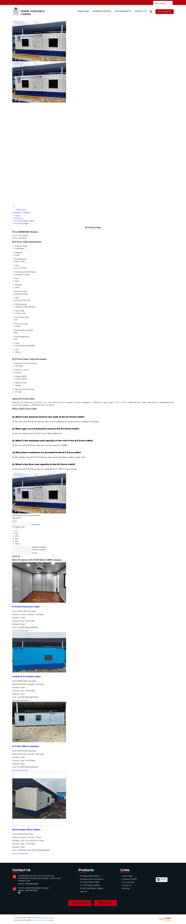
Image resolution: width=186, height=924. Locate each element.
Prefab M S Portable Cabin (26, 676)
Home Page (83, 11)
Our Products (123, 11)
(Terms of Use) (49, 918)
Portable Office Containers (91, 879)
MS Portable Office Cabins (26, 829)
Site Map (126, 888)
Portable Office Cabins (90, 876)
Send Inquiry (21, 210)
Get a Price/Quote (20, 236)
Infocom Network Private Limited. (42, 920)
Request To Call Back (21, 213)
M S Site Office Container (25, 746)
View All (83, 892)
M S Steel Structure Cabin (26, 606)
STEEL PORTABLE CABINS (91, 888)
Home (17, 216)
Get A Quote (164, 12)
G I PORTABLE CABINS (90, 885)
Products (19, 218)
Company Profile (102, 11)
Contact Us (140, 11)
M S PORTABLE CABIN (24, 221)
